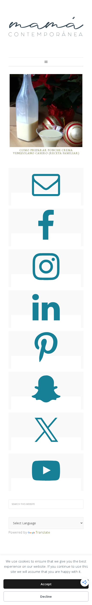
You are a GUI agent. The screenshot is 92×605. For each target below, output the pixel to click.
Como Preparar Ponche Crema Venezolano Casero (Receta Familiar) (46, 151)
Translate (43, 532)
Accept (46, 584)
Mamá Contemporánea (46, 26)
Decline (46, 596)
